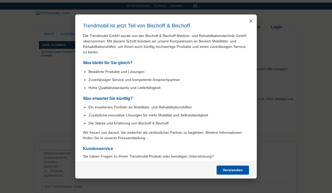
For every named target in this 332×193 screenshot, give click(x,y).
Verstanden (233, 170)
